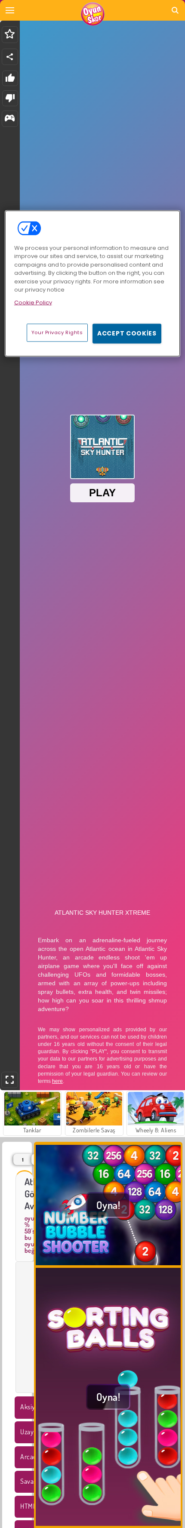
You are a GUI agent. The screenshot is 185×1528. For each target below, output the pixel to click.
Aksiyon (31, 1406)
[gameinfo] (10, 119)
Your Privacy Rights (57, 332)
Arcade (30, 1456)
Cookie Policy (33, 302)
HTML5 (30, 1506)
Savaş (28, 1481)
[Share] (10, 57)
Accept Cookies (127, 333)
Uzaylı (28, 1431)
